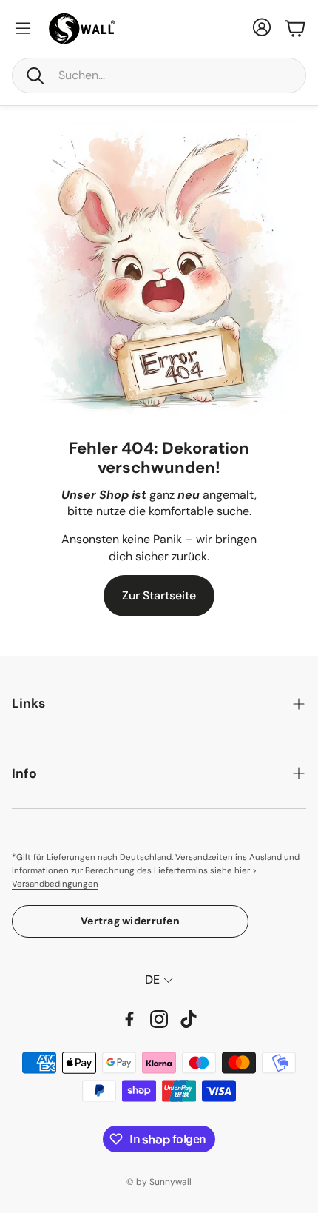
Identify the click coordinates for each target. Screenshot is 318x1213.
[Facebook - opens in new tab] (129, 1019)
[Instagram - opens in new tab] (159, 1019)
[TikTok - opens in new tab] (188, 1019)
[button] (159, 75)
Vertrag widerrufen (130, 920)
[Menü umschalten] (23, 28)
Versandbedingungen (55, 884)
